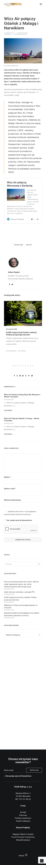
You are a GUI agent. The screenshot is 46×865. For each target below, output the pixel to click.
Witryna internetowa (12, 500)
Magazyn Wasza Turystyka (23, 834)
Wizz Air (28, 245)
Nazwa (7, 477)
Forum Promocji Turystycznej (23, 837)
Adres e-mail (10, 489)
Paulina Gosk (18, 245)
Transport (8, 34)
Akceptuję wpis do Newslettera (18, 776)
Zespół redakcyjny (23, 821)
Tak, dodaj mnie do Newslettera (19, 520)
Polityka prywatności (23, 818)
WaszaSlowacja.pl (23, 840)
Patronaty (23, 815)
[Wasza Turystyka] (13, 4)
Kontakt (23, 812)
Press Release (23, 33)
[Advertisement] (23, 666)
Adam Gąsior (22, 34)
